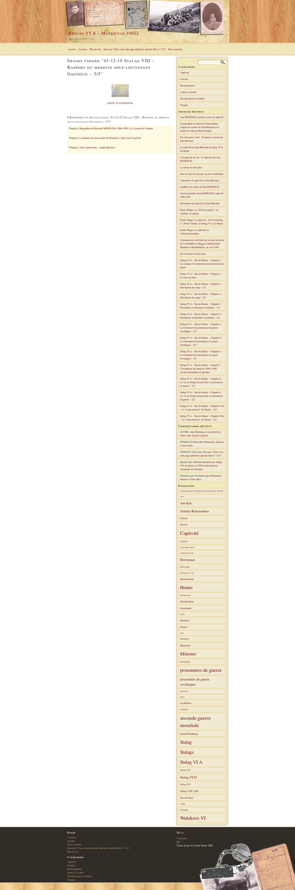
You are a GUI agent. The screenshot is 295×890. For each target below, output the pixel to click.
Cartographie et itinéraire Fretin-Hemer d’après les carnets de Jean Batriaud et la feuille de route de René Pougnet (199, 127)
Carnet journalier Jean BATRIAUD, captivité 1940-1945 (201, 195)
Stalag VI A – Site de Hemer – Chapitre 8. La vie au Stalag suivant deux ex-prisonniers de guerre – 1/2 (201, 382)
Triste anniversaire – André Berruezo (97, 147)
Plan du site (95, 49)
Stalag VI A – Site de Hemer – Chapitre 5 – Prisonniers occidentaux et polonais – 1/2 (201, 305)
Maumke (184, 620)
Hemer (186, 587)
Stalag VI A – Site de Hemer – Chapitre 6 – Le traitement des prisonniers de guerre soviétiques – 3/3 (201, 355)
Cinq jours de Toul (187, 553)
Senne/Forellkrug (188, 733)
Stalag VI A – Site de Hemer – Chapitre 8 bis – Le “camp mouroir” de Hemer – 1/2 (202, 407)
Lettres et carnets (188, 92)
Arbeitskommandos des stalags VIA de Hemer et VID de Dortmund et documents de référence (201, 465)
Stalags (187, 752)
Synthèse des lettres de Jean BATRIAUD (199, 186)
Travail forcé (186, 797)
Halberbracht (186, 579)
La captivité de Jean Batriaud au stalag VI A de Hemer (201, 149)
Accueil (72, 49)
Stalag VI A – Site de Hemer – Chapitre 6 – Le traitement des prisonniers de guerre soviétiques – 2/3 (201, 341)
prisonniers (185, 661)
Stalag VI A (191, 762)
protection (183, 691)
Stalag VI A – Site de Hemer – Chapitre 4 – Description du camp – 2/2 (201, 295)
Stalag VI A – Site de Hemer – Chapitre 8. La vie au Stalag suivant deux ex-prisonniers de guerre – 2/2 (201, 396)
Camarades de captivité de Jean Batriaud (199, 180)
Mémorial (185, 645)
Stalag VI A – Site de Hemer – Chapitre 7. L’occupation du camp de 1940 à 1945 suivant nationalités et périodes (200, 368)
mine (182, 633)
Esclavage (184, 566)
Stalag (186, 742)
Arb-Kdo (186, 503)
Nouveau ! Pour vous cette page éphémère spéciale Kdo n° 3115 (134, 49)
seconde (184, 709)
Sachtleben (185, 703)
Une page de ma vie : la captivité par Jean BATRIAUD (200, 159)
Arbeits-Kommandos (194, 511)
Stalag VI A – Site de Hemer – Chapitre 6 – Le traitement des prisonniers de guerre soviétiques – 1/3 (201, 327)
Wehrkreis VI (193, 818)
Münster (188, 653)
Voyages (184, 105)
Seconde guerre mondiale (192, 98)
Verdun (182, 804)
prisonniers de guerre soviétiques (195, 682)
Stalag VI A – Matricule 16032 (104, 33)
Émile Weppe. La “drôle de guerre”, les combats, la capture (199, 211)
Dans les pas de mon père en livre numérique (201, 173)
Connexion (182, 838)
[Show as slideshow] (120, 103)
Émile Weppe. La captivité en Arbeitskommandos (194, 231)
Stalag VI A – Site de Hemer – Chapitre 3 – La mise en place (201, 275)
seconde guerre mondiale (195, 721)
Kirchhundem (187, 601)
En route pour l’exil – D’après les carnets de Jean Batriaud (201, 139)
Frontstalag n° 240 (186, 573)
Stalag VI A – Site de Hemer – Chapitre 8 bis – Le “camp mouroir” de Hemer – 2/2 (202, 417)
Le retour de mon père (191, 167)
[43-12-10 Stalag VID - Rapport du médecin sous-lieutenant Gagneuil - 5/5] (120, 90)
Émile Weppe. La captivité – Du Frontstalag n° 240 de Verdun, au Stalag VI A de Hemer (201, 221)
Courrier (184, 79)
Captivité (184, 72)
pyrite (182, 697)
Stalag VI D (188, 777)
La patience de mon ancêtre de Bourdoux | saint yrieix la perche (110, 137)
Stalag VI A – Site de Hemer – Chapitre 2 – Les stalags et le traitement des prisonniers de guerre (202, 263)
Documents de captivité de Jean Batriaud (199, 203)
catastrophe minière (187, 547)
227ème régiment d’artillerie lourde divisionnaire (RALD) (201, 491)
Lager (182, 614)
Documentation (187, 85)
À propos (82, 49)
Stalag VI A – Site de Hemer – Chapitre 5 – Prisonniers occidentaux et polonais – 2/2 (201, 315)
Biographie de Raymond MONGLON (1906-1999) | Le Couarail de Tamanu (116, 128)
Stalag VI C (185, 770)
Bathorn (184, 518)
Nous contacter (175, 49)
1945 (182, 496)
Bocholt (184, 524)
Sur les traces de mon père (193, 253)
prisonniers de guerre (201, 670)
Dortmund (187, 559)
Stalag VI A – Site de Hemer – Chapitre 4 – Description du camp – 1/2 (201, 285)
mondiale (184, 638)
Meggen (184, 626)
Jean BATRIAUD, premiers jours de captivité (202, 117)
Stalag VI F (185, 784)
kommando (185, 608)
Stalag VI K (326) (189, 791)
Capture (183, 541)
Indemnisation (185, 595)
